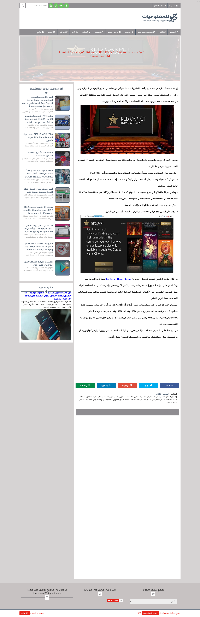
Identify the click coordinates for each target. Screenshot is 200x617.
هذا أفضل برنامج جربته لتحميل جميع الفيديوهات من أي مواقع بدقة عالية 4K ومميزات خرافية (38, 228)
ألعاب (50, 32)
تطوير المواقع (160, 5)
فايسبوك (98, 32)
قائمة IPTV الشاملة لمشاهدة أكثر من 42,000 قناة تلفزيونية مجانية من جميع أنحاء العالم (39, 119)
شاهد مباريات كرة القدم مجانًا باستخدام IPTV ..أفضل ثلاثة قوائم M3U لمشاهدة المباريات (39, 173)
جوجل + (126, 385)
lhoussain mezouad (99, 56)
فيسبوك (169, 385)
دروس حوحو (113, 32)
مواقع (62, 32)
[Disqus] (127, 458)
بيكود (23, 613)
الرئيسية (173, 32)
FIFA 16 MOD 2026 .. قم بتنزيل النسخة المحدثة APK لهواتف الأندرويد (38, 137)
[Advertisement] (75, 18)
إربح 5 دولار (173, 5)
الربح (74, 32)
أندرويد (128, 32)
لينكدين (105, 385)
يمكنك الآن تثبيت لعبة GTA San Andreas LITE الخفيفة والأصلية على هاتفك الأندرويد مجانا (38, 210)
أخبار (161, 32)
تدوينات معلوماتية (145, 32)
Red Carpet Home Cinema (118, 279)
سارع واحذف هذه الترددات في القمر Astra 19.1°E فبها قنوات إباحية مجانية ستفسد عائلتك (39, 246)
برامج (39, 32)
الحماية (85, 32)
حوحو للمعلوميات (150, 613)
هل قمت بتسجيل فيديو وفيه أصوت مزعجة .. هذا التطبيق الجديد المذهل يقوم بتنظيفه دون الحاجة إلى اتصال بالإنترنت (47, 295)
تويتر (147, 385)
